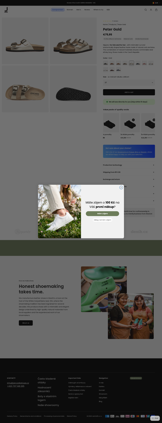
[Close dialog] (121, 187)
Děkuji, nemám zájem (102, 220)
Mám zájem (102, 213)
